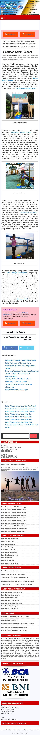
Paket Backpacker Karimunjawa (11, 571)
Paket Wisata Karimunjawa (31, 729)
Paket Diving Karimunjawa (9, 608)
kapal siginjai (15, 46)
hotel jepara (18, 653)
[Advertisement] (20, 23)
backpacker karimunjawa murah (12, 652)
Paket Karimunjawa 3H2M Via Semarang (14, 528)
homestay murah (7, 650)
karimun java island (32, 642)
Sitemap (22, 733)
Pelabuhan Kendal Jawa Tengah (16, 390)
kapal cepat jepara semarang (25, 41)
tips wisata (10, 649)
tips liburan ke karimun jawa (26, 88)
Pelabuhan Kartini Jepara (16, 51)
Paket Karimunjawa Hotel (9, 598)
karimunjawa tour (20, 642)
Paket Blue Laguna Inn (8, 549)
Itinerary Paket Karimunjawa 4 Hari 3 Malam (15, 617)
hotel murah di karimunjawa (10, 647)
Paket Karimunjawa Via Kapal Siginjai (18, 363)
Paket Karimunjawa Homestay (11, 595)
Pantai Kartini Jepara (15, 332)
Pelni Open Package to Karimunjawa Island (20, 360)
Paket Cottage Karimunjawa (10, 600)
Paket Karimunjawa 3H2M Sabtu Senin (13, 515)
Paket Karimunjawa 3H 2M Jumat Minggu (14, 630)
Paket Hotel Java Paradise (9, 538)
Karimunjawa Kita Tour (17, 729)
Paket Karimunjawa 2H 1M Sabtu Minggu (14, 627)
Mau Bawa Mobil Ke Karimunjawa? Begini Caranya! (17, 581)
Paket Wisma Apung (7, 560)
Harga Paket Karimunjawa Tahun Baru (13, 464)
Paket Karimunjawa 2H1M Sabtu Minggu (14, 507)
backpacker (19, 649)
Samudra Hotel (22, 299)
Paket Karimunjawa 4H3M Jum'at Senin (13, 520)
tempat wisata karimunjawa (11, 644)
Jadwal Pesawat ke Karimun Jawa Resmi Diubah (16, 584)
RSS (27, 733)
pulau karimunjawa (26, 647)
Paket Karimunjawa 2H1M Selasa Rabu (13, 509)
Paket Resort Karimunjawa (9, 606)
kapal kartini (6, 46)
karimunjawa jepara (31, 644)
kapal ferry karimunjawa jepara (26, 44)
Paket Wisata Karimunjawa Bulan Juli (18, 414)
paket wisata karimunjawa (25, 638)
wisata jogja (30, 656)
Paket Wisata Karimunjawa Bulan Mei (18, 419)
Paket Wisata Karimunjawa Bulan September (21, 409)
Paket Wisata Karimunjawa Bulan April (18, 422)
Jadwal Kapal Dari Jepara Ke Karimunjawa (14, 577)
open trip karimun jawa (8, 638)
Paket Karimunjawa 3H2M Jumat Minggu (14, 512)
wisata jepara (17, 645)
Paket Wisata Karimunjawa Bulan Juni (18, 417)
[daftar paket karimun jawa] (15, 698)
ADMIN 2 (28, 34)
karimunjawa (10, 642)
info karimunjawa (24, 640)
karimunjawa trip (6, 645)
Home (4, 41)
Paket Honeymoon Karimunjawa (11, 603)
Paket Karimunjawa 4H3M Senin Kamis (13, 523)
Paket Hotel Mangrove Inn (9, 555)
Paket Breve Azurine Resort (10, 563)
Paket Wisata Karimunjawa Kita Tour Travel (20, 406)
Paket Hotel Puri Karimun (9, 552)
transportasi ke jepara (29, 212)
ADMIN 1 (12, 34)
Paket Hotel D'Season (8, 544)
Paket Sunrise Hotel (7, 541)
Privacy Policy (15, 733)
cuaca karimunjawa (16, 655)
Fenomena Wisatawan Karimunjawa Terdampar (22, 371)
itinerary (27, 652)
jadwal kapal (11, 41)
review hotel (14, 640)
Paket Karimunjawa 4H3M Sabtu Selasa (13, 526)
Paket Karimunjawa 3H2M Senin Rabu (13, 518)
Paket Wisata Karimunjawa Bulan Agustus (20, 411)
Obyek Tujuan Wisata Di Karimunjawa (13, 574)
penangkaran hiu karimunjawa (16, 656)
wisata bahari (34, 645)
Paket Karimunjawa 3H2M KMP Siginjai (13, 531)
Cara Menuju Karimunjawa (17, 273)
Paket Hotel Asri (6, 558)
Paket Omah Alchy (7, 547)
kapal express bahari (9, 44)
